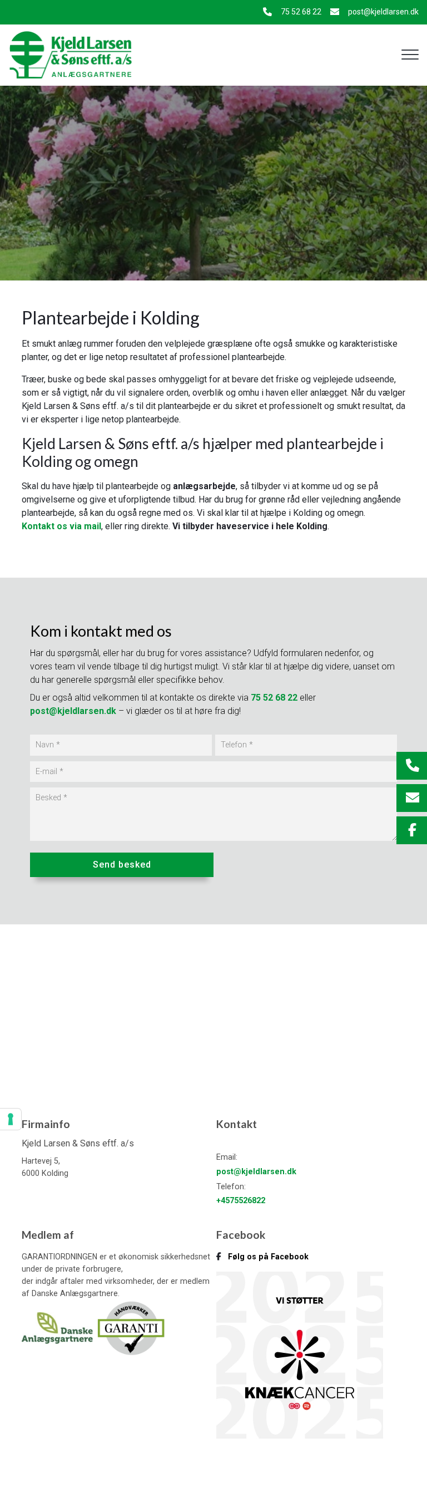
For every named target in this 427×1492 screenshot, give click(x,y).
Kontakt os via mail (61, 526)
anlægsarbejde (204, 486)
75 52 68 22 (301, 11)
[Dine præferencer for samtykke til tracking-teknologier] (10, 1119)
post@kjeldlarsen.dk (383, 11)
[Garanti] (130, 1327)
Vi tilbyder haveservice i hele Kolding (249, 526)
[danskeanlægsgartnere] (58, 1327)
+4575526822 (240, 1200)
